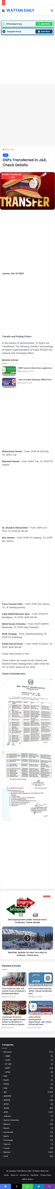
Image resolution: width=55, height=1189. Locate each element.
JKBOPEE (7, 1096)
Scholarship (8, 1132)
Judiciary (7, 1116)
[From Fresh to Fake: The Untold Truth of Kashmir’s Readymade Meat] (14, 979)
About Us (14, 1175)
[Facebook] (5, 1186)
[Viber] (49, 1186)
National (6, 1124)
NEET (7, 1068)
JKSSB (6, 1108)
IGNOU (6, 1084)
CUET (7, 1060)
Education (7, 1052)
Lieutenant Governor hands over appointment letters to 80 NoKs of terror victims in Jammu (14, 1021)
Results (6, 1128)
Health (6, 1080)
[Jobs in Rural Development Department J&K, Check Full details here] (41, 1008)
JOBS (5, 1112)
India (5, 1088)
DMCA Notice (27, 1179)
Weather (6, 1152)
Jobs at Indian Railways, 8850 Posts (35, 379)
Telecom (6, 1144)
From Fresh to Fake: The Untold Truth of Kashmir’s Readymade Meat (14, 991)
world (5, 1156)
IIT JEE (8, 1064)
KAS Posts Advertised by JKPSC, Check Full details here (29, 3)
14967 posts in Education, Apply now (35, 368)
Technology (8, 1140)
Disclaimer (35, 1175)
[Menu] (3, 11)
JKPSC (6, 1104)
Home (6, 149)
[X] (16, 1186)
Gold (5, 1076)
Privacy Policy (45, 1175)
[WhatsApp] (27, 1186)
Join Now (45, 23)
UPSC (7, 1072)
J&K (12, 149)
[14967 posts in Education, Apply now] (9, 371)
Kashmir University (11, 1120)
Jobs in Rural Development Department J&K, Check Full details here (40, 1021)
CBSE (7, 1056)
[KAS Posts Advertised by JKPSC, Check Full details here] (41, 979)
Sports (6, 1136)
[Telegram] (38, 1186)
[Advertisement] (27, 116)
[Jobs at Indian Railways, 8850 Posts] (9, 383)
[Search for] (52, 11)
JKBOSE (6, 1100)
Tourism (6, 1148)
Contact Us (24, 1175)
